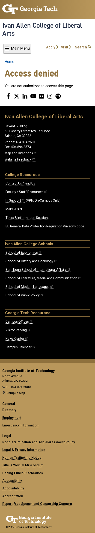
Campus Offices (17, 321)
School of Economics (22, 252)
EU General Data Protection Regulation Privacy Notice (45, 226)
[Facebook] (8, 98)
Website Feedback (18, 159)
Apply (51, 47)
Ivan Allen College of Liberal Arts (42, 29)
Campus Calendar (19, 347)
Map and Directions (19, 153)
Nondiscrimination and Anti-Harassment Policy (38, 442)
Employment (11, 418)
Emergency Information (20, 425)
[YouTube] (33, 98)
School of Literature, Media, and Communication (41, 278)
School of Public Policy (23, 295)
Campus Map (15, 393)
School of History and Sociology (29, 261)
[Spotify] (58, 98)
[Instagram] (50, 98)
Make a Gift (14, 209)
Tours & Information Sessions (27, 218)
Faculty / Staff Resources (24, 192)
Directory (9, 410)
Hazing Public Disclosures (22, 473)
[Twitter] (16, 98)
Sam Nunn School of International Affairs (36, 269)
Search (81, 47)
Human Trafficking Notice (21, 457)
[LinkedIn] (25, 98)
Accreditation (12, 496)
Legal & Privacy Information (23, 450)
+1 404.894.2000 (18, 387)
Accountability (13, 488)
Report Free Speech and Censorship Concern (37, 504)
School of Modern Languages (27, 287)
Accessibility (12, 480)
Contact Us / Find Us (20, 183)
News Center (15, 338)
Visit (65, 47)
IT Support (13, 200)
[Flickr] (41, 98)
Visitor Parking (16, 330)
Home (9, 62)
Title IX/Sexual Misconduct (22, 465)
